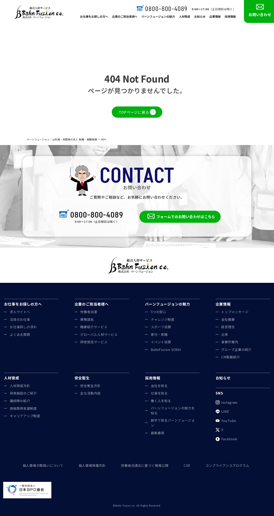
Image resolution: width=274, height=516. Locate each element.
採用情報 (230, 16)
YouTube (228, 420)
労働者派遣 (88, 311)
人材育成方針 (20, 385)
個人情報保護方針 (92, 465)
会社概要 (228, 319)
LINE (225, 411)
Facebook (229, 438)
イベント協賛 (161, 341)
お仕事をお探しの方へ (94, 16)
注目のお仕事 (20, 319)
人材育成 (184, 16)
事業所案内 (229, 341)
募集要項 (157, 432)
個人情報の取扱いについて (43, 465)
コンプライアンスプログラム (227, 465)
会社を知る (159, 385)
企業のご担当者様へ (124, 16)
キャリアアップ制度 (25, 415)
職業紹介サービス (93, 326)
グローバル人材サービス (99, 334)
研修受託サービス (93, 341)
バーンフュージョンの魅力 (158, 16)
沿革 (224, 334)
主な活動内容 (90, 393)
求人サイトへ (20, 311)
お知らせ (199, 16)
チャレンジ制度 (163, 319)
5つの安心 (158, 311)
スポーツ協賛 (161, 326)
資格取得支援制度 (23, 408)
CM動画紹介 (230, 357)
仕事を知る (159, 393)
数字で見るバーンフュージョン (173, 423)
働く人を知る (161, 400)
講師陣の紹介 (20, 400)
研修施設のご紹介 (23, 393)
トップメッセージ (234, 311)
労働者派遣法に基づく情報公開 (144, 465)
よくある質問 (20, 334)
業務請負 (87, 319)
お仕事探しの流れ (23, 326)
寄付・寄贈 (159, 334)
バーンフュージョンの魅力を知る (173, 411)
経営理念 (228, 326)
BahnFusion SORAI (166, 349)
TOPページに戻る (134, 112)
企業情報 (215, 16)
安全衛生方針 (90, 385)
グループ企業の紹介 (236, 349)
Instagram (229, 402)
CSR (187, 465)
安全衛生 (82, 377)
